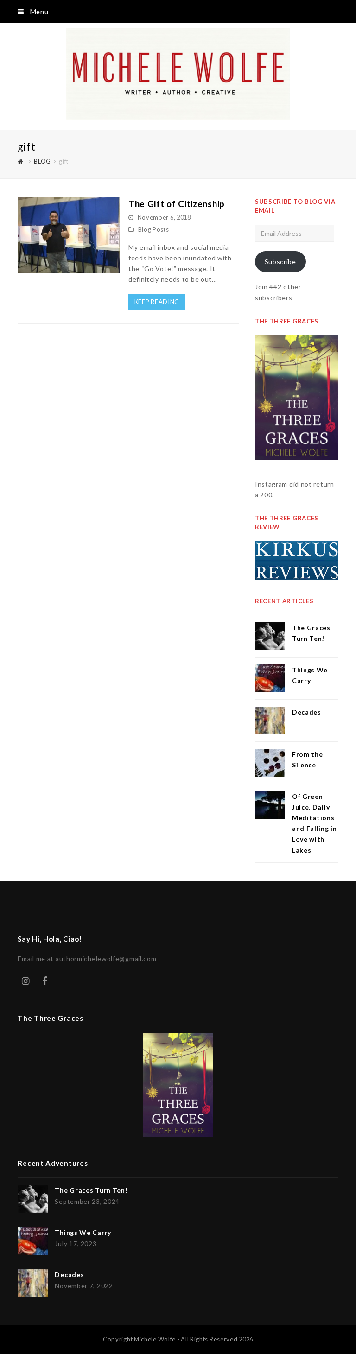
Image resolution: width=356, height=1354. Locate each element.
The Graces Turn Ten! (91, 1190)
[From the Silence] (270, 763)
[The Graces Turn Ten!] (270, 636)
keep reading (156, 301)
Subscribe (280, 262)
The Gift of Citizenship (176, 203)
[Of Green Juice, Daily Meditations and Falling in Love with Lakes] (270, 805)
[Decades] (270, 720)
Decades (306, 712)
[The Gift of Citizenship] (68, 268)
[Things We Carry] (270, 678)
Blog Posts (153, 229)
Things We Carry (83, 1232)
